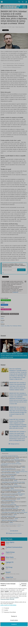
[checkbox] (5, 608)
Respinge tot (14, 616)
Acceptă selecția (14, 620)
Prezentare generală (23, 584)
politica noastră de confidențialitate (8, 605)
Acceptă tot (14, 624)
